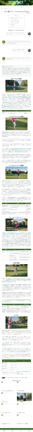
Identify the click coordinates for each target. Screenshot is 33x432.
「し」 (7, 377)
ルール (4, 377)
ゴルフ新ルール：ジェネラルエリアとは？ (16, 17)
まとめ (12, 26)
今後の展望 (13, 24)
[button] (30, 237)
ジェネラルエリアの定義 (15, 20)
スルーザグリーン (20, 377)
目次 (15, 15)
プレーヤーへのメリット (15, 23)
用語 (26, 377)
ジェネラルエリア (14, 377)
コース (10, 377)
